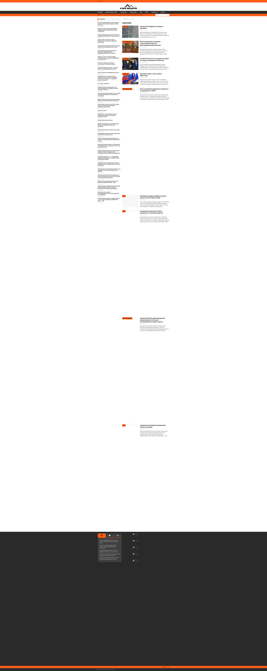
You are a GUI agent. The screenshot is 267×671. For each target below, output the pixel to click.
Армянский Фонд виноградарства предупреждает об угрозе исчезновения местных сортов (152, 320)
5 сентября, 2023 (144, 92)
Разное (163, 12)
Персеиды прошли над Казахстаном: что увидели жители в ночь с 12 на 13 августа (109, 35)
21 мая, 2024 (143, 47)
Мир (141, 12)
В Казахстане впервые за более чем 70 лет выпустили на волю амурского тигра (109, 46)
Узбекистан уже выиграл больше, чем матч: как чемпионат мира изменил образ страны (109, 139)
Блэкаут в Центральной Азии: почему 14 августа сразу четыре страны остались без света (108, 24)
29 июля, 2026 (101, 70)
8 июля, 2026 (101, 112)
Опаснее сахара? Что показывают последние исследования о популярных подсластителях (108, 58)
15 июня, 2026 (101, 184)
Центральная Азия (111, 12)
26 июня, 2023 (144, 199)
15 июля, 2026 (101, 102)
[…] (155, 37)
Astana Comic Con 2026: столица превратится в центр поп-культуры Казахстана (107, 41)
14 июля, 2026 (101, 108)
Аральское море (102, 110)
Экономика (133, 12)
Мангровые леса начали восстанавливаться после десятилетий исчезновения (108, 193)
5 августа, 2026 (101, 54)
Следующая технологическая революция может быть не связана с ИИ (109, 134)
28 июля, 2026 (101, 74)
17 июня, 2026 (101, 173)
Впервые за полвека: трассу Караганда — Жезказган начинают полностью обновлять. (109, 125)
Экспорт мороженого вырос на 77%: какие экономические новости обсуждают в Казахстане (109, 94)
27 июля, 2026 (101, 81)
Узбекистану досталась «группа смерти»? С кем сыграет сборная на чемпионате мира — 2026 (109, 199)
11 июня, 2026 (101, 202)
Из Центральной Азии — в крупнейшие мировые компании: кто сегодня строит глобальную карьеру (108, 158)
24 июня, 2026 (101, 148)
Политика (124, 12)
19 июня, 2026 (101, 160)
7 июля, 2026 (101, 118)
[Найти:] (162, 15)
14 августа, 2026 (101, 26)
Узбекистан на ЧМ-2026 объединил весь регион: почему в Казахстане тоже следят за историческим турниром (109, 176)
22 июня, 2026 (101, 154)
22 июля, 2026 (101, 91)
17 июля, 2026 (101, 97)
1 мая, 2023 (143, 323)
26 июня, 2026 (101, 136)
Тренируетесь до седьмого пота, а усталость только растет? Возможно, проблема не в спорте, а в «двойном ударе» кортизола (107, 78)
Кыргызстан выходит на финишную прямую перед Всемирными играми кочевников (107, 30)
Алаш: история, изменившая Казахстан (108, 72)
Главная (100, 12)
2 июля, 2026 (101, 121)
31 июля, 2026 (101, 65)
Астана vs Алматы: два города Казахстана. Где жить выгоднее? (106, 63)
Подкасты (154, 12)
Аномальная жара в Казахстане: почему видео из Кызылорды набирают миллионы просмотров (108, 105)
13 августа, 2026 (101, 32)
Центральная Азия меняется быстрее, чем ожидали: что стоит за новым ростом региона (109, 170)
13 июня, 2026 (101, 190)
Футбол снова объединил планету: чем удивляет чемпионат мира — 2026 (108, 182)
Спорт (147, 12)
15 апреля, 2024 (144, 62)
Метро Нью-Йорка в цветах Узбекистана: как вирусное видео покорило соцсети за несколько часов (109, 146)
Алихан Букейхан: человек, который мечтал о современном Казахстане (108, 68)
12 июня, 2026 (101, 196)
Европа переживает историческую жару (108, 129)
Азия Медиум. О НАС (166, 666)
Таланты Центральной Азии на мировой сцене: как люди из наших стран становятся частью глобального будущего (109, 152)
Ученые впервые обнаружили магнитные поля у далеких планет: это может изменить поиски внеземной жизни (109, 187)
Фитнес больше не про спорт (105, 120)
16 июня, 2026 (101, 179)
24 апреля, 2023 (144, 429)
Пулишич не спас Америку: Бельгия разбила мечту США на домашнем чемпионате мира (107, 115)
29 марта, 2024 (144, 77)
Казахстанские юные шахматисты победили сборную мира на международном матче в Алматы (107, 52)
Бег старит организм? (103, 83)
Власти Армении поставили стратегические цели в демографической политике (150, 43)
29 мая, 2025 (143, 30)
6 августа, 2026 (101, 43)
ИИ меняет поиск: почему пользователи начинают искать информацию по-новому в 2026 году (109, 164)
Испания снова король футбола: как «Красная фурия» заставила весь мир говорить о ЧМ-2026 (108, 88)
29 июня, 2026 (101, 127)
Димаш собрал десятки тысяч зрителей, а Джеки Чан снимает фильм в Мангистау (109, 100)
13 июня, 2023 (144, 214)
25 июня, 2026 (101, 142)
